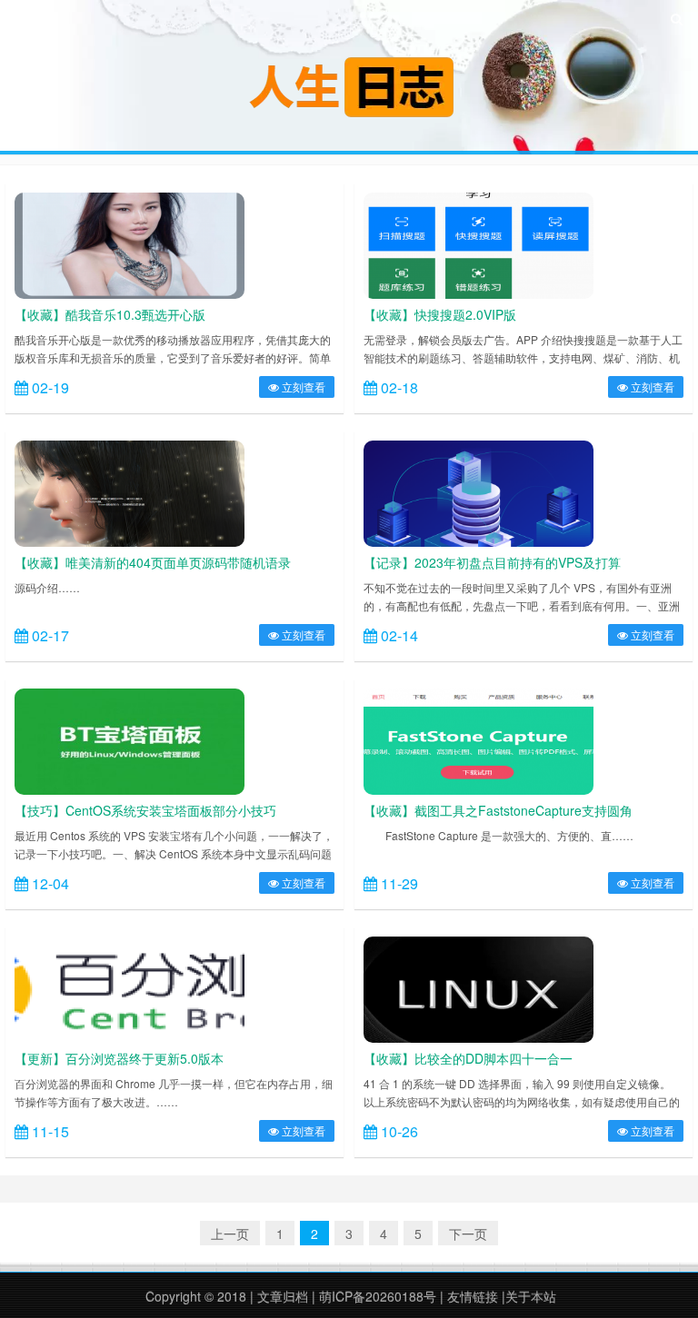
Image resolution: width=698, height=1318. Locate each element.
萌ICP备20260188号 (377, 1296)
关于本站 (530, 1296)
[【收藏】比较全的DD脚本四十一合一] (478, 987)
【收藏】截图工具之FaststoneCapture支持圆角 (498, 810)
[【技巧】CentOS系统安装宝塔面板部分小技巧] (129, 739)
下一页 (468, 1233)
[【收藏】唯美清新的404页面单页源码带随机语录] (129, 491)
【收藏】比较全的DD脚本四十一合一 (468, 1058)
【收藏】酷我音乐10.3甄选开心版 (110, 314)
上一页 (230, 1233)
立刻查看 (302, 386)
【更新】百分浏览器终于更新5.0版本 (119, 1058)
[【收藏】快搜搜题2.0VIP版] (478, 243)
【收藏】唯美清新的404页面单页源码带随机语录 (153, 562)
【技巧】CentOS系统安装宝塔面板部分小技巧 (145, 810)
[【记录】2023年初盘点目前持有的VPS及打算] (478, 491)
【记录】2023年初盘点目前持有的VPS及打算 (492, 562)
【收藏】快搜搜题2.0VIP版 (440, 314)
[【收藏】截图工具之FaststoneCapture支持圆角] (478, 739)
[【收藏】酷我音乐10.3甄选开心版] (129, 243)
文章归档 (282, 1296)
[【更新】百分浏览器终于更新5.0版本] (129, 987)
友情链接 (472, 1296)
